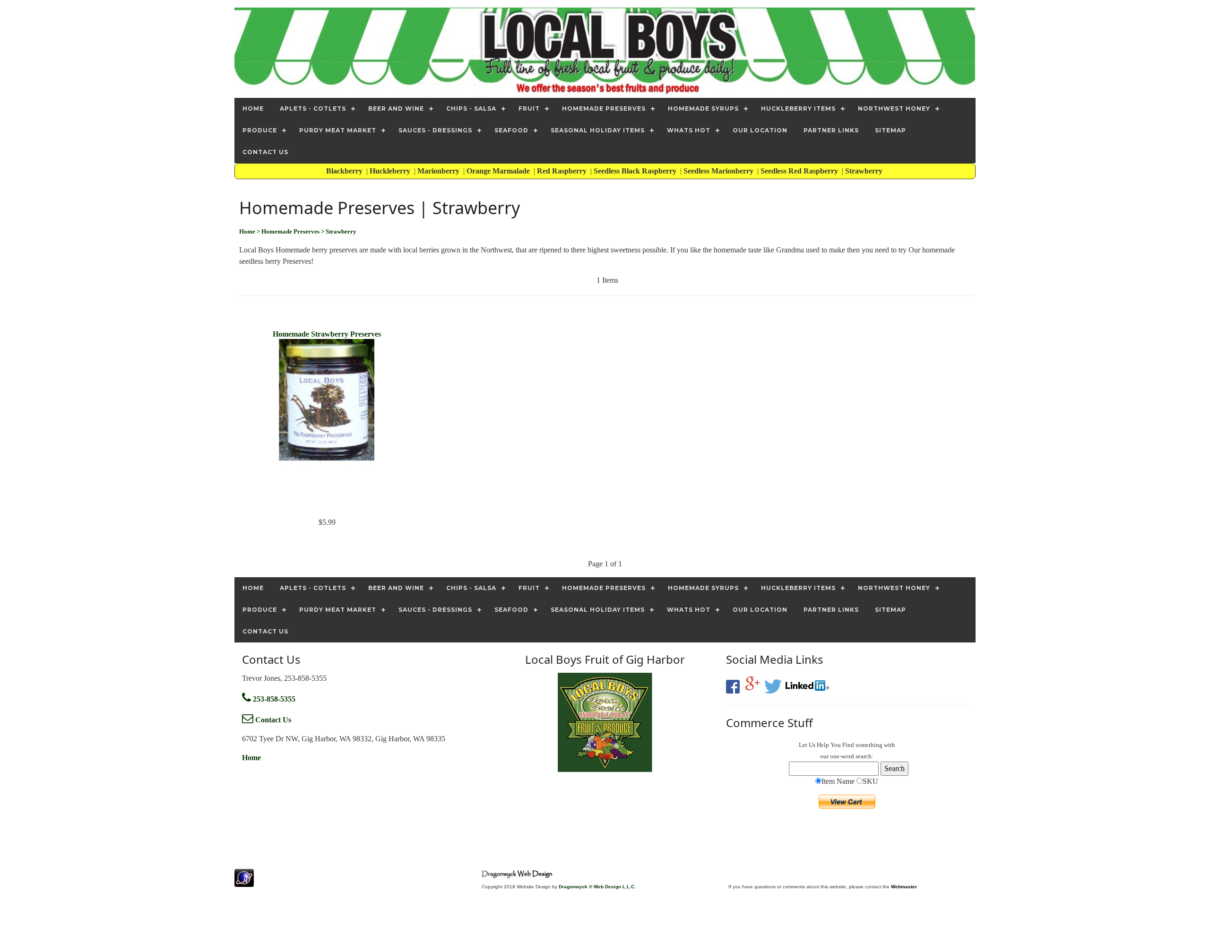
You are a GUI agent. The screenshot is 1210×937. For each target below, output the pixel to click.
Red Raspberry (562, 171)
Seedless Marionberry (719, 171)
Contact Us (272, 720)
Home (251, 758)
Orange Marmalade (499, 171)
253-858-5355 (273, 699)
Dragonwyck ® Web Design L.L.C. (597, 886)
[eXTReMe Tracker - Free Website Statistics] (244, 882)
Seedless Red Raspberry (800, 171)
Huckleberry (391, 171)
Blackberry (345, 171)
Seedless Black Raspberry (636, 171)
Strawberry (864, 171)
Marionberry (439, 171)
